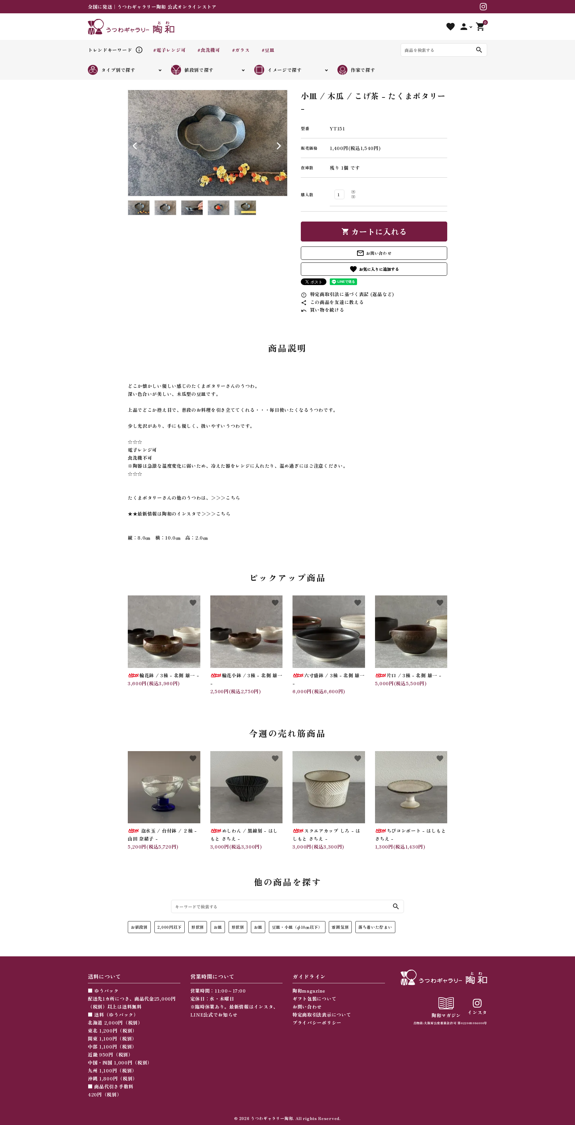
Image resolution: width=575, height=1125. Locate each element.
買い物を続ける (322, 309)
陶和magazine (308, 990)
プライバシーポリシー (316, 1022)
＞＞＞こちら (225, 497)
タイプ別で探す (118, 70)
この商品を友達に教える (332, 302)
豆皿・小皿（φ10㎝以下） (297, 927)
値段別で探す (199, 70)
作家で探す (363, 70)
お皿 (218, 927)
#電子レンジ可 (169, 50)
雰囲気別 (340, 927)
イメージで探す (285, 70)
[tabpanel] (208, 143)
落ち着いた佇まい (375, 927)
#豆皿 (268, 50)
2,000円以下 (169, 927)
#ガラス (241, 50)
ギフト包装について (314, 998)
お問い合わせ (373, 253)
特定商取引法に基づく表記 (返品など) (347, 294)
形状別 (197, 927)
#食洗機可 (208, 50)
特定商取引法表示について (321, 1014)
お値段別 (139, 927)
